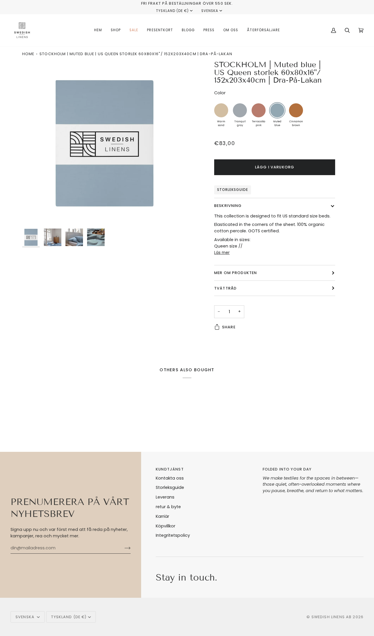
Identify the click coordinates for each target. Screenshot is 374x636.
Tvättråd (225, 288)
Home (28, 53)
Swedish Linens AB (331, 616)
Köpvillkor (165, 526)
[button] (115, 30)
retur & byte (168, 507)
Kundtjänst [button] (169, 469)
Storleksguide (232, 189)
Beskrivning (228, 205)
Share (229, 327)
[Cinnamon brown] (296, 110)
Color (220, 93)
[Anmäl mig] (123, 548)
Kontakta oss (170, 478)
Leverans (165, 497)
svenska (209, 10)
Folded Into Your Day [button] (287, 469)
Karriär (162, 516)
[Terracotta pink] (259, 110)
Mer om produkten (235, 272)
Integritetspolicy (173, 535)
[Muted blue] (277, 110)
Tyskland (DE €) (172, 10)
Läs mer (222, 252)
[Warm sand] (221, 110)
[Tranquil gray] (240, 110)
